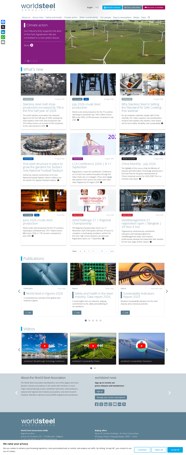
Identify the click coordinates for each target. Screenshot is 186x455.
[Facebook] (3, 21)
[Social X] (101, 403)
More (28, 45)
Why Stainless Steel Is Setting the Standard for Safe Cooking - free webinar (142, 107)
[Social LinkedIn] (106, 403)
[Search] (149, 17)
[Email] (3, 42)
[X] (3, 27)
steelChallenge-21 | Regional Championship (91, 221)
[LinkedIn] (3, 32)
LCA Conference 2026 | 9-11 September (91, 165)
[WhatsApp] (3, 37)
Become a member (155, 7)
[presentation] (19, 291)
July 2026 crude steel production (86, 105)
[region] (93, 447)
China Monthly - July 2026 (139, 164)
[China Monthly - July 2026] (142, 144)
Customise (142, 450)
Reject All (159, 450)
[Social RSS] (124, 403)
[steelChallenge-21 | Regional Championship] (93, 200)
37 (102, 251)
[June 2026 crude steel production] (43, 200)
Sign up (100, 391)
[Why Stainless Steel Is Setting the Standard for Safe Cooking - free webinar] (142, 84)
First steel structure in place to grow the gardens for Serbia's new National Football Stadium (43, 167)
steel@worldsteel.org (48, 439)
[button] (86, 320)
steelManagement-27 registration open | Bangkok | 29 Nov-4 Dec (141, 223)
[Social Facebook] (97, 403)
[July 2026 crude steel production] (93, 84)
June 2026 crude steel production (37, 221)
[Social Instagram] (110, 403)
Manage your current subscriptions (111, 397)
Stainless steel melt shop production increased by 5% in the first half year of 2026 (43, 107)
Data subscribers (133, 7)
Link (29, 312)
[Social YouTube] (115, 403)
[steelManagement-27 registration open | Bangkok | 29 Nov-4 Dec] (142, 200)
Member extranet (113, 7)
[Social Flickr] (119, 403)
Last (111, 251)
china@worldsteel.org (105, 439)
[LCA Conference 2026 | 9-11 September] (93, 144)
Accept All (175, 450)
